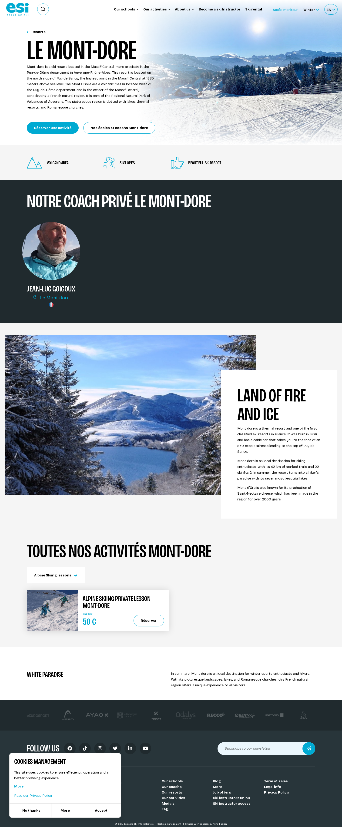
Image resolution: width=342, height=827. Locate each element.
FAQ (165, 809)
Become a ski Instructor (220, 9)
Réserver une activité (52, 128)
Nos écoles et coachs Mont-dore (119, 128)
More (217, 787)
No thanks (31, 810)
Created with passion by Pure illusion (206, 824)
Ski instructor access (232, 803)
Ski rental (253, 9)
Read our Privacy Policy (33, 796)
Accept (101, 810)
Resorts (38, 32)
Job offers (222, 792)
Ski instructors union (231, 798)
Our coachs (172, 787)
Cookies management (169, 824)
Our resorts (172, 792)
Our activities (173, 798)
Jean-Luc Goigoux (51, 289)
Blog (217, 781)
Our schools (172, 781)
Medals (168, 803)
